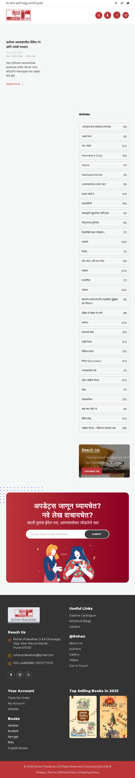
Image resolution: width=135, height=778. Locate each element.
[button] (73, 717)
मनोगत (85, 322)
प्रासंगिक (86, 280)
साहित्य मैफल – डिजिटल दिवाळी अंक (99, 428)
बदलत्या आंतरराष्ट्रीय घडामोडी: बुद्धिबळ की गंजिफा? (100, 301)
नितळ (84, 251)
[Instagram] (122, 3)
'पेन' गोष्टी (86, 146)
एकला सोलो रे (88, 194)
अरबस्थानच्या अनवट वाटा (94, 184)
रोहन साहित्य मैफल (14, 56)
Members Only (92, 155)
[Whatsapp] (128, 3)
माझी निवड (87, 341)
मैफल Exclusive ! (91, 361)
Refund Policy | (68, 772)
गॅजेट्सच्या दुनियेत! (90, 222)
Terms (52, 772)
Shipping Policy (89, 772)
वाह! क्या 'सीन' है (89, 408)
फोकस (85, 289)
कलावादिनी (87, 203)
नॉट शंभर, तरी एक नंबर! (93, 261)
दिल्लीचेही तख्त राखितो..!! (93, 232)
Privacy (40, 772)
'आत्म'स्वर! (87, 136)
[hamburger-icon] (126, 15)
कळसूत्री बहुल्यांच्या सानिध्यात (95, 213)
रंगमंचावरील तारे (89, 370)
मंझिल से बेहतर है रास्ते (92, 313)
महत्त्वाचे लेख (88, 332)
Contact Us (91, 471)
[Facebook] (116, 3)
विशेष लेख (31, 56)
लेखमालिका (87, 399)
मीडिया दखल (88, 351)
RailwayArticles (92, 174)
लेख (84, 389)
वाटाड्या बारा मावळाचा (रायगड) (96, 126)
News (85, 165)
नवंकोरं (85, 241)
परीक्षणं (85, 270)
